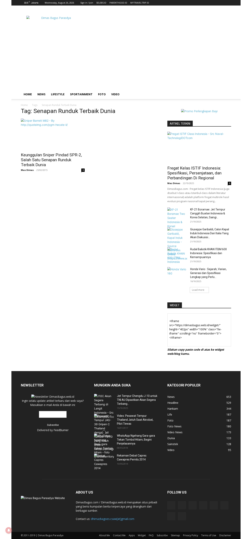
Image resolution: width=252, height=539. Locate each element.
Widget (142, 535)
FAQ (151, 535)
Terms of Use (208, 535)
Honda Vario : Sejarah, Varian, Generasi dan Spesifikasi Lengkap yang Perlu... (208, 273)
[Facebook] (171, 505)
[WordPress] (171, 516)
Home (28, 94)
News (41, 94)
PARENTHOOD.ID (118, 2)
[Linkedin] (192, 505)
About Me (104, 535)
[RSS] (203, 505)
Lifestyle (58, 94)
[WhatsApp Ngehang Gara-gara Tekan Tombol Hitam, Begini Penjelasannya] (104, 446)
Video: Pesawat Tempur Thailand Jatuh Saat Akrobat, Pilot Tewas (135, 419)
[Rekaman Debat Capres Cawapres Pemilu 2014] (104, 462)
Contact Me (119, 535)
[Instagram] (182, 505)
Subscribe (162, 535)
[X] (224, 505)
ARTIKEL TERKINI (180, 123)
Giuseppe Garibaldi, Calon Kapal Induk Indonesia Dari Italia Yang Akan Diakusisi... (209, 233)
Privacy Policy (190, 535)
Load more (198, 290)
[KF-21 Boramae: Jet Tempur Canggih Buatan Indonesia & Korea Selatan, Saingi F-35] (177, 217)
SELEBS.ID (101, 2)
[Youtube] (182, 516)
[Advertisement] (159, 20)
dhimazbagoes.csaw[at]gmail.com (112, 519)
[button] (226, 94)
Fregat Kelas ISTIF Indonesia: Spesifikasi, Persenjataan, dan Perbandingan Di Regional (194, 173)
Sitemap (175, 535)
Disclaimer (225, 535)
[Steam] (214, 505)
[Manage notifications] (9, 530)
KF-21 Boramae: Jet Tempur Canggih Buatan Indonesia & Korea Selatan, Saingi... (207, 213)
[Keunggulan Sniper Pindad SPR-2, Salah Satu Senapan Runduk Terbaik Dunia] (53, 134)
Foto (102, 94)
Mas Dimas (27, 170)
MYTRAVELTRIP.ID (139, 2)
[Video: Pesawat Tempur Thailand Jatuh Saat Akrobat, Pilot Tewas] (104, 432)
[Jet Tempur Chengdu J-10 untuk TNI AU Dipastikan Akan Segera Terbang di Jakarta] (104, 406)
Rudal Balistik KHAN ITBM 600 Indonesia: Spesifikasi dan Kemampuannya (208, 253)
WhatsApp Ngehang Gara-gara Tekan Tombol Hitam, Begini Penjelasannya (136, 439)
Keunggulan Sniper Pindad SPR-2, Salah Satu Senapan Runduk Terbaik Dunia (51, 160)
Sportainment (81, 94)
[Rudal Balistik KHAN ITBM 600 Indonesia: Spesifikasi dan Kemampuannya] (177, 255)
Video (115, 94)
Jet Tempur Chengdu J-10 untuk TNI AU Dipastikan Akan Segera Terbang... (137, 399)
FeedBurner (61, 430)
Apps (132, 535)
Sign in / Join (86, 2)
